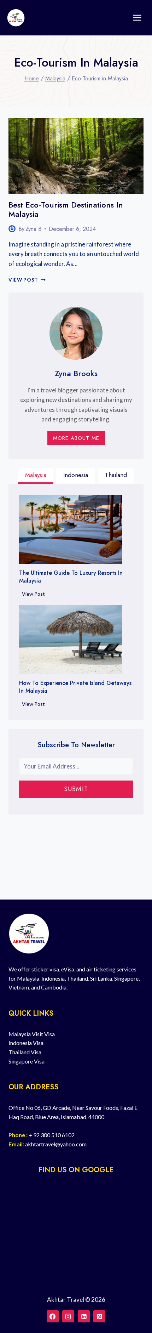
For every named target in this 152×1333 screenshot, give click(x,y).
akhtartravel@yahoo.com (56, 1144)
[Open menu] (137, 17)
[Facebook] (53, 1316)
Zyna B (33, 229)
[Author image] (12, 228)
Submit (76, 789)
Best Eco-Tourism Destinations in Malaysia (65, 209)
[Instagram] (68, 1316)
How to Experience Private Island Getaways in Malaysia (75, 687)
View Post (27, 280)
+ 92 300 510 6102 (52, 1134)
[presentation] (76, 156)
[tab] (35, 476)
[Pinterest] (99, 1316)
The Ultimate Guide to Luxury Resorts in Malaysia (71, 577)
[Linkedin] (84, 1316)
